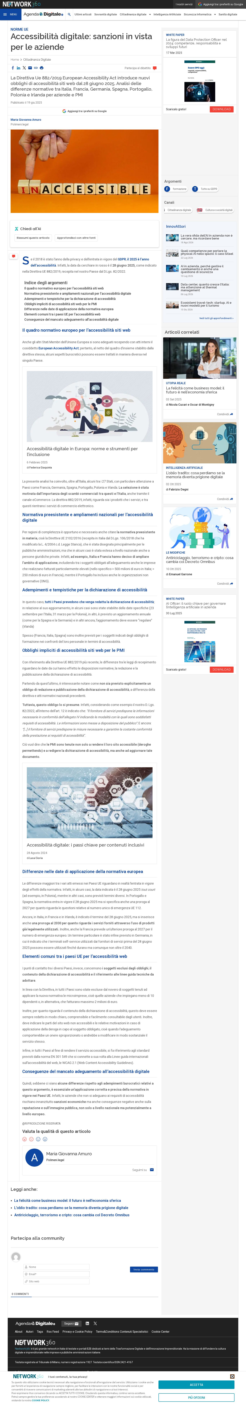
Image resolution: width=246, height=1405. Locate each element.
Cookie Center (160, 1331)
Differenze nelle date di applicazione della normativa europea (68, 309)
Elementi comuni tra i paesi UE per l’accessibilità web (62, 314)
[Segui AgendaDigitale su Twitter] (95, 1323)
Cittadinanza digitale (37, 59)
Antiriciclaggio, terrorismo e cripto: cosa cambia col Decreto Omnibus (71, 1215)
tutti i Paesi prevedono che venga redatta (99, 602)
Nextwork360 (23, 1348)
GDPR (122, 259)
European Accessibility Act (59, 348)
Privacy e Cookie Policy (77, 1331)
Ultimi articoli (83, 14)
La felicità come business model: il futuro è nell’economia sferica (67, 1200)
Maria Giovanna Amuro (26, 119)
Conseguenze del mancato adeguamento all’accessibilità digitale (71, 319)
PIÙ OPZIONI (196, 1397)
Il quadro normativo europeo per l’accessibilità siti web (64, 288)
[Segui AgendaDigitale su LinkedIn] (87, 1323)
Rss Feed (53, 1331)
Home (15, 59)
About (18, 1331)
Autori (29, 1331)
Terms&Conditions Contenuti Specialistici (122, 1331)
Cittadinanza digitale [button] (133, 14)
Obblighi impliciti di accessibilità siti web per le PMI (60, 304)
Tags (40, 1331)
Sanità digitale (228, 14)
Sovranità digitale (105, 14)
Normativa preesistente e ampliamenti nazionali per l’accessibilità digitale (77, 293)
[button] (11, 14)
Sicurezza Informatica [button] (197, 14)
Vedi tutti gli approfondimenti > (216, 318)
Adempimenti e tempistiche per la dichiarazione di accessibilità (70, 299)
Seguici (69, 1323)
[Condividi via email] (30, 68)
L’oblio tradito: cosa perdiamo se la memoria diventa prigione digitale (71, 1208)
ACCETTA (196, 1384)
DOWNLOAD (222, 109)
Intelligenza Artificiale (167, 14)
